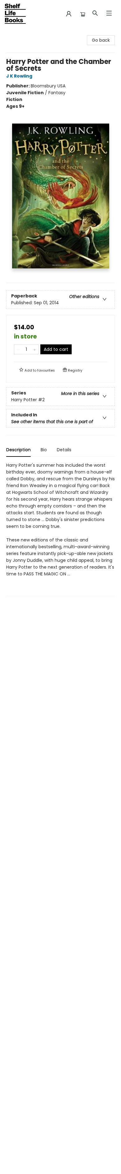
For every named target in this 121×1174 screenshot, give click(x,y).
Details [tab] (64, 450)
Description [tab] (18, 450)
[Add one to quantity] (34, 349)
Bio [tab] (44, 450)
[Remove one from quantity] (18, 349)
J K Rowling (19, 76)
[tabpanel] (60, 529)
